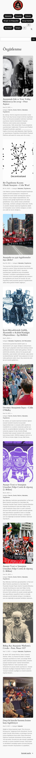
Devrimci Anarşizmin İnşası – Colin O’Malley (18, 408)
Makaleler (8, 16)
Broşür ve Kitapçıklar (11, 21)
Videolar (28, 16)
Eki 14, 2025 (6, 188)
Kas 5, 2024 (6, 338)
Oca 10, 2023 (7, 574)
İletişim (18, 28)
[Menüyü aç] (24, 27)
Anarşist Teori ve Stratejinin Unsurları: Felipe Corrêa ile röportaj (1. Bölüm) (18, 568)
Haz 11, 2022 (6, 651)
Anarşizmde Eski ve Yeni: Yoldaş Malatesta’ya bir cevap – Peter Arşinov (16, 101)
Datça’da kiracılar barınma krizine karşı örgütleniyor (17, 721)
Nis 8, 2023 (6, 493)
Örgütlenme (6, 112)
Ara (34, 39)
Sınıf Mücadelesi (26, 341)
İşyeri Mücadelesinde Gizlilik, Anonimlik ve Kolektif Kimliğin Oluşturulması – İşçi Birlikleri (16, 332)
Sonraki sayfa (27, 753)
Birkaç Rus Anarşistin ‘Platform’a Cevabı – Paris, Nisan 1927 (16, 647)
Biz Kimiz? (8, 28)
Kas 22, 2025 (6, 107)
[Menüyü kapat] (28, 25)
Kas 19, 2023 (6, 413)
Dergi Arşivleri (27, 21)
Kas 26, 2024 (6, 263)
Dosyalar (18, 16)
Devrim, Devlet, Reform (14, 110)
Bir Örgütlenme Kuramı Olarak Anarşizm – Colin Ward (16, 184)
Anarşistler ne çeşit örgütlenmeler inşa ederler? (17, 258)
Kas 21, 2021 (6, 726)
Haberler (20, 726)
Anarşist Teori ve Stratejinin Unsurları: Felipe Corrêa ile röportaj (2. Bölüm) (18, 487)
